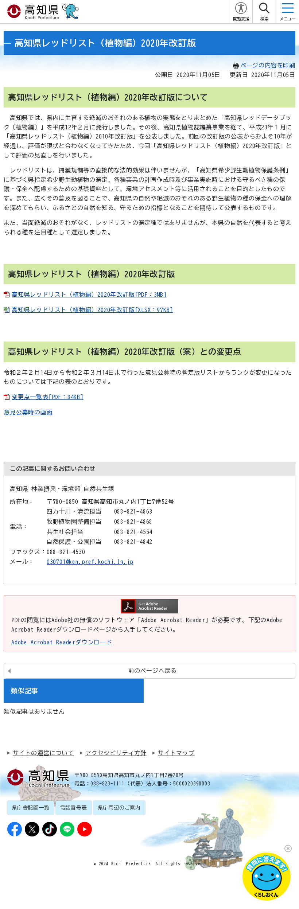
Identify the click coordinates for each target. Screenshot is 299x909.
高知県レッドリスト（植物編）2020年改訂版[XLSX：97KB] (92, 310)
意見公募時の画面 (28, 412)
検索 (264, 19)
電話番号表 (73, 807)
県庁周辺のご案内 (119, 807)
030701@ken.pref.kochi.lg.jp (90, 562)
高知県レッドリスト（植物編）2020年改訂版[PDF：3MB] (89, 294)
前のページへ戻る (152, 671)
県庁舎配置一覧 (31, 807)
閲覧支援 (241, 19)
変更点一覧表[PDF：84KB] (48, 397)
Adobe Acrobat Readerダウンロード (61, 642)
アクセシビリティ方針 (116, 753)
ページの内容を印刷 (267, 65)
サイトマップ (176, 753)
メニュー (288, 19)
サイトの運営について (43, 753)
